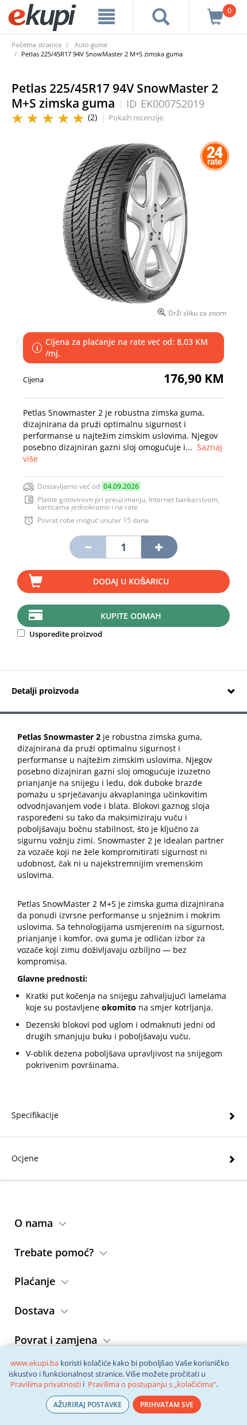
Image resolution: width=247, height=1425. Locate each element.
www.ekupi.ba (34, 1363)
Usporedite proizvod (65, 634)
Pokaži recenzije (136, 117)
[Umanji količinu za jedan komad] (87, 546)
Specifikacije (35, 1114)
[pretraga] (161, 16)
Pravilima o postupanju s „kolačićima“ (152, 1384)
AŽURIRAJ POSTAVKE (87, 1404)
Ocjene (24, 1158)
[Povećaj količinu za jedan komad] (159, 546)
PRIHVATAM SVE (167, 1404)
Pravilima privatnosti (45, 1384)
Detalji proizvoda (45, 690)
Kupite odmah (131, 615)
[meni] (106, 16)
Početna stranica (36, 44)
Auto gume (91, 44)
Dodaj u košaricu (131, 581)
